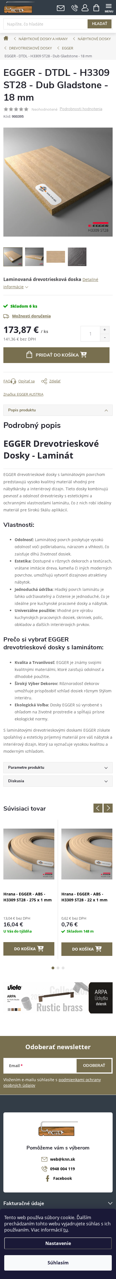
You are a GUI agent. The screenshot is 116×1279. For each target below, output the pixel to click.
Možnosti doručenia (31, 316)
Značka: (23, 394)
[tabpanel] (29, 889)
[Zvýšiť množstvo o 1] (104, 330)
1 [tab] (53, 968)
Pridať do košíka (57, 355)
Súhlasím (58, 1263)
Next (108, 808)
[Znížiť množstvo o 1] (104, 337)
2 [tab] (58, 968)
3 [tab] (63, 968)
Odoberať (94, 1065)
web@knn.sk (62, 1159)
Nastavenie (58, 1243)
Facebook (62, 1178)
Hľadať (99, 23)
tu (65, 1230)
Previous (97, 808)
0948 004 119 (62, 1168)
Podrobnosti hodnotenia (81, 109)
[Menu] (108, 7)
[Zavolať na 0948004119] (74, 8)
